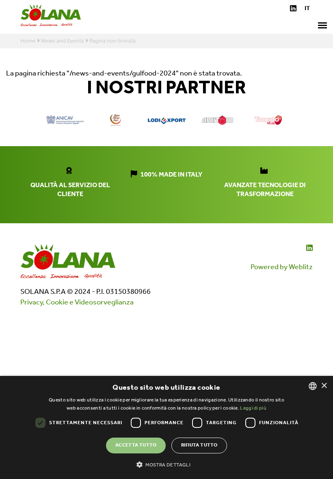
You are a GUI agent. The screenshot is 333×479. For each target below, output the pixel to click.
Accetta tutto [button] (135, 445)
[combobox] (313, 386)
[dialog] (166, 427)
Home (28, 41)
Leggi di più (253, 408)
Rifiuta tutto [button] (199, 445)
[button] (166, 464)
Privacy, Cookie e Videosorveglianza (77, 302)
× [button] (324, 386)
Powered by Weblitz (282, 267)
